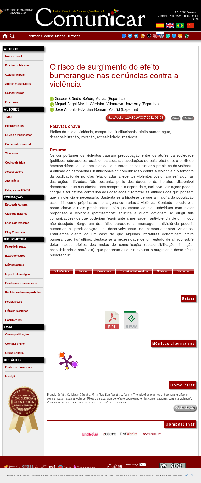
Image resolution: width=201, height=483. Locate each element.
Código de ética (15, 162)
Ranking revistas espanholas (23, 292)
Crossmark (104, 271)
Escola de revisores (17, 222)
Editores (35, 36)
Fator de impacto (15, 246)
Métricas (162, 271)
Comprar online (15, 343)
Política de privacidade (19, 367)
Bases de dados (15, 255)
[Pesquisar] (12, 37)
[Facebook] (125, 35)
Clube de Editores (16, 213)
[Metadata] (191, 35)
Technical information (134, 271)
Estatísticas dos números (21, 283)
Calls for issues (14, 92)
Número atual (13, 56)
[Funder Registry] (47, 467)
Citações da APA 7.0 (17, 190)
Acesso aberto (14, 171)
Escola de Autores (16, 204)
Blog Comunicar (15, 232)
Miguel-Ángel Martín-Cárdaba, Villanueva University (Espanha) (107, 103)
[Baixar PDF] (112, 320)
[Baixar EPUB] (131, 320)
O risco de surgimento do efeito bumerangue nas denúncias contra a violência (114, 75)
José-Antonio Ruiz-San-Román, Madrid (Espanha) (96, 109)
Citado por (183, 271)
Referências (61, 271)
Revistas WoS (13, 301)
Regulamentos (14, 125)
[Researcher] (83, 467)
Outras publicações (17, 334)
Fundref (83, 271)
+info (186, 475)
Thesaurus (12, 153)
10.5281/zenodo (187, 12)
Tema (8, 116)
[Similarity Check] (29, 467)
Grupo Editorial (14, 352)
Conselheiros (54, 36)
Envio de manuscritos (18, 134)
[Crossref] (11, 467)
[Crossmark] (63, 467)
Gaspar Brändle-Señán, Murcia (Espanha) (90, 98)
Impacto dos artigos (17, 274)
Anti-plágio (12, 180)
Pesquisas (11, 102)
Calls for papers (14, 74)
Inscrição (10, 376)
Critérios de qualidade (18, 144)
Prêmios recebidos (16, 310)
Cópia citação (185, 408)
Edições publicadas (17, 65)
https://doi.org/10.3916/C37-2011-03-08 (135, 117)
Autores (74, 36)
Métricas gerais (14, 264)
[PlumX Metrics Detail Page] (65, 362)
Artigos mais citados (18, 83)
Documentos (13, 320)
